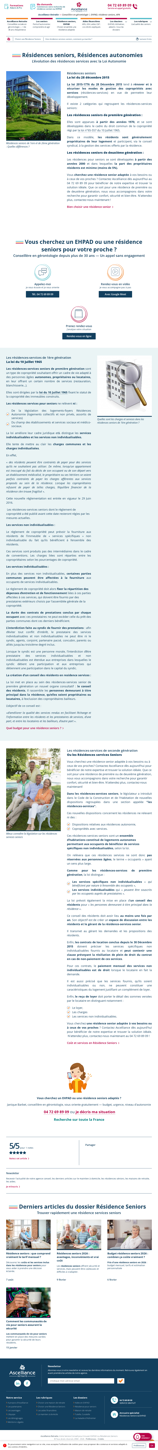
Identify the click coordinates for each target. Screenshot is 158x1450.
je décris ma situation (95, 1111)
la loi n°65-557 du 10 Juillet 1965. (99, 130)
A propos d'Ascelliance (18, 1402)
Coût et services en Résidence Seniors (92, 1043)
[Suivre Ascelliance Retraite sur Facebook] (27, 1383)
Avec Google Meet (115, 294)
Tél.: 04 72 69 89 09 (42, 294)
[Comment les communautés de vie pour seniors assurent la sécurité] (28, 1302)
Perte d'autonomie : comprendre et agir (42, 24)
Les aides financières (47, 1410)
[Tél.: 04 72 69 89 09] (42, 272)
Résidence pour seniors (85, 1406)
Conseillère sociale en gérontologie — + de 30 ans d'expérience (17, 25)
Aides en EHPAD (82, 1402)
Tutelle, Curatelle (82, 1414)
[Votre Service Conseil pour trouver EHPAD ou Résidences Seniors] (79, 7)
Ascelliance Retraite (48, 14)
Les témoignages (15, 1418)
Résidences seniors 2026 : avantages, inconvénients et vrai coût (78, 1257)
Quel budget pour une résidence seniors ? (33, 728)
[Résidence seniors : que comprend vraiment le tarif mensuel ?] (28, 1234)
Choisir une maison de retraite (51, 1402)
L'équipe (11, 1414)
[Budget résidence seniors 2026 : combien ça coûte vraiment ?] (129, 1234)
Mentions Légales (15, 1422)
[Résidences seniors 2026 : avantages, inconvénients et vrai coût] (79, 1234)
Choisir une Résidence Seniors (51, 1406)
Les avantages (14, 1410)
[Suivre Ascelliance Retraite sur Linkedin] (17, 1383)
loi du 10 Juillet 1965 (53, 392)
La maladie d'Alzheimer (85, 1418)
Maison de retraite (83, 1410)
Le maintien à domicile (48, 1414)
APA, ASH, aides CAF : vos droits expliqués (91, 24)
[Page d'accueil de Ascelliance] (8, 39)
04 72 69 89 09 (56, 1111)
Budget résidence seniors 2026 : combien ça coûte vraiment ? (127, 1255)
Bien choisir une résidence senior (89, 207)
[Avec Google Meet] (115, 272)
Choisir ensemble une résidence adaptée (66, 25)
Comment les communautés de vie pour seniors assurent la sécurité (26, 1324)
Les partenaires (15, 1406)
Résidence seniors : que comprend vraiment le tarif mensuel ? (28, 1255)
